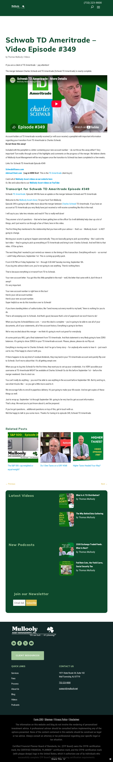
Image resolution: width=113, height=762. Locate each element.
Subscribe (31, 602)
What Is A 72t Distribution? (88, 495)
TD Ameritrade (55, 173)
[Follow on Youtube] (31, 643)
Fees (13, 678)
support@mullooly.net (68, 688)
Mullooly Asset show (28, 200)
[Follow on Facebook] (19, 643)
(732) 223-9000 (93, 2)
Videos (27, 57)
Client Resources (28, 655)
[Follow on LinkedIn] (13, 643)
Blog (13, 694)
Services (15, 673)
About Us (15, 689)
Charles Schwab (69, 203)
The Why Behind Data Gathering (89, 513)
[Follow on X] (25, 643)
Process (15, 683)
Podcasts (15, 705)
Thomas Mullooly (15, 57)
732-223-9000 (64, 682)
